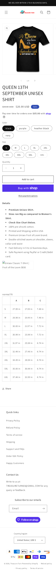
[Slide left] (21, 80)
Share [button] (8, 388)
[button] (6, 12)
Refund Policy (13, 427)
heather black (41, 128)
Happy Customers (15, 463)
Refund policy (46, 563)
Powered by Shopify (30, 563)
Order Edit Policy (14, 456)
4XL (19, 154)
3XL (7, 154)
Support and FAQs (15, 449)
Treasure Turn (16, 563)
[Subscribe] (43, 508)
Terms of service (14, 434)
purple (22, 128)
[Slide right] (34, 80)
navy (8, 135)
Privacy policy (21, 568)
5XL (31, 154)
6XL (43, 155)
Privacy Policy (13, 420)
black (8, 128)
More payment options (28, 195)
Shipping (10, 442)
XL (34, 147)
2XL (45, 147)
